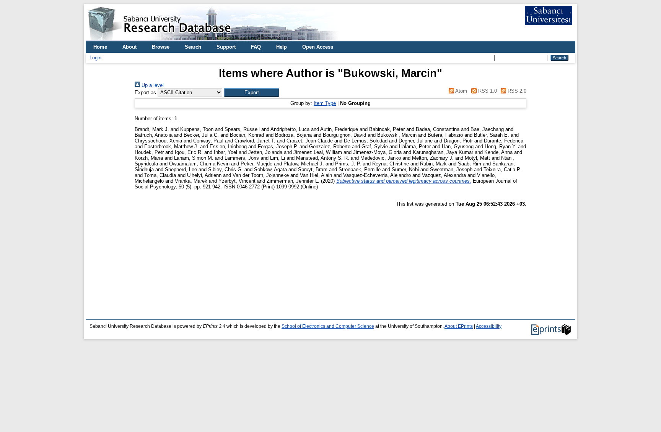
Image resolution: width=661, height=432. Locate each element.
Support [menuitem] (226, 47)
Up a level (152, 85)
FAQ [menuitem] (256, 47)
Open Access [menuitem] (317, 47)
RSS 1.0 (487, 91)
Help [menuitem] (281, 47)
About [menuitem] (129, 47)
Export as (145, 92)
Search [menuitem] (193, 47)
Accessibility (488, 326)
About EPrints (458, 326)
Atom (460, 91)
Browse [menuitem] (160, 47)
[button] (251, 92)
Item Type (325, 103)
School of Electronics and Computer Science (328, 326)
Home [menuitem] (100, 47)
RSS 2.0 (516, 91)
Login (95, 58)
